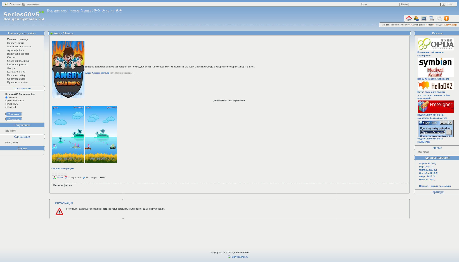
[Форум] (416, 18)
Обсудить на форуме (62, 168)
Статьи (11, 57)
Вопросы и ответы (18, 53)
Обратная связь (16, 78)
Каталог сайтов (16, 71)
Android (12, 107)
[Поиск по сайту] (431, 18)
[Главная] (409, 18)
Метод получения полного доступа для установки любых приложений (433, 95)
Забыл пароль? (33, 4)
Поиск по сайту (16, 75)
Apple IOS (13, 104)
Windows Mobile (16, 100)
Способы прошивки (18, 60)
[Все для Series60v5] (24, 15)
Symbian (12, 97)
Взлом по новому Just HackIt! (433, 79)
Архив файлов (15, 50)
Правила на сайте (17, 82)
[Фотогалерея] (424, 18)
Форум (11, 68)
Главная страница (17, 39)
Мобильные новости (19, 46)
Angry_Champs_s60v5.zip (97, 73)
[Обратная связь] (439, 18)
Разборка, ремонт (17, 64)
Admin (60, 177)
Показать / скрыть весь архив (435, 186)
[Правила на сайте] (446, 18)
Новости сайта (15, 42)
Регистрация (15, 4)
